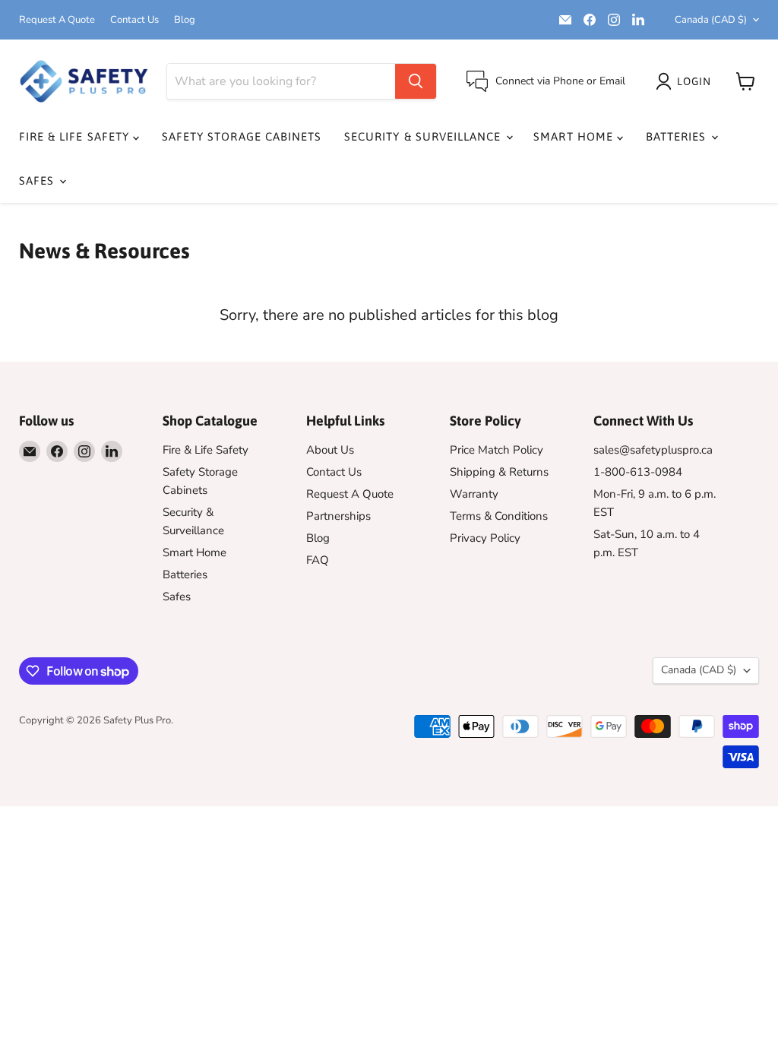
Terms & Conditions (499, 516)
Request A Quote (57, 20)
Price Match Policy (496, 449)
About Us (330, 449)
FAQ (317, 560)
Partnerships (338, 516)
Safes (38, 180)
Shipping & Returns (499, 471)
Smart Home (575, 136)
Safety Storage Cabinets (241, 136)
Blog (184, 20)
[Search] (415, 81)
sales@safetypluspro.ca (653, 449)
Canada (711, 20)
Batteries (678, 136)
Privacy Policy (485, 538)
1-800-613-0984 (637, 471)
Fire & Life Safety (76, 136)
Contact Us (134, 20)
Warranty (474, 494)
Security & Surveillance (424, 136)
